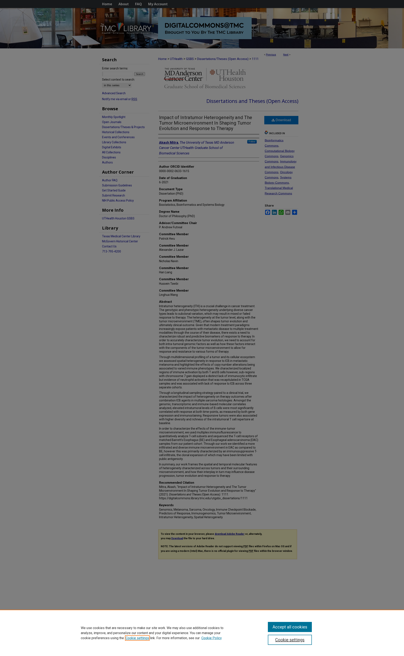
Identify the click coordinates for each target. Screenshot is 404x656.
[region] (202, 633)
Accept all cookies (289, 626)
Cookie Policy (211, 638)
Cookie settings (137, 638)
